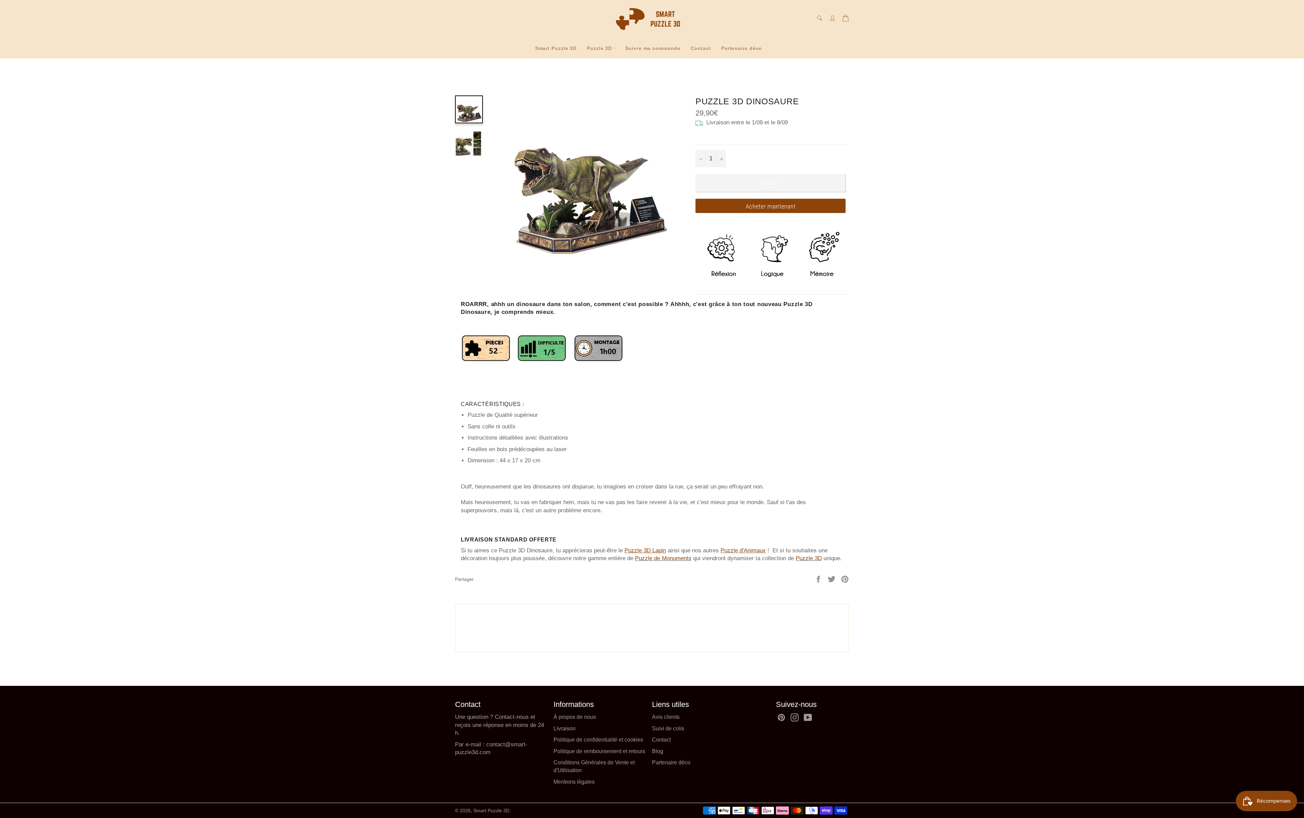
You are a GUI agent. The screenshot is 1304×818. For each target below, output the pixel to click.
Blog (657, 751)
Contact (701, 48)
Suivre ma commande (652, 48)
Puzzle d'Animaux (743, 550)
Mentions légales (574, 782)
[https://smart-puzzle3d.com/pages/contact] (485, 744)
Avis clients (666, 717)
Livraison (565, 728)
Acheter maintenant (771, 206)
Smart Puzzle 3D (556, 48)
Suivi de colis (668, 728)
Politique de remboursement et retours (599, 751)
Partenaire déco (741, 48)
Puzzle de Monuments (663, 558)
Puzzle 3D (599, 48)
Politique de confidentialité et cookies (598, 740)
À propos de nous (575, 717)
